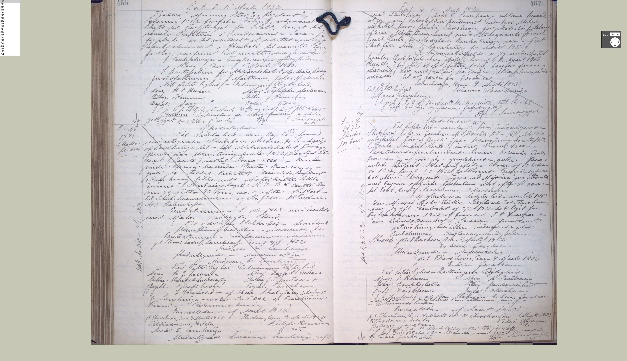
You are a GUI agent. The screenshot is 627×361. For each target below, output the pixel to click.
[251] (10, 46)
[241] (10, 18)
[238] (10, 9)
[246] (10, 32)
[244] (10, 26)
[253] (10, 51)
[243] (10, 23)
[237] (10, 7)
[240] (10, 15)
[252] (10, 48)
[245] (10, 29)
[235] (10, 1)
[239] (10, 12)
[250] (10, 43)
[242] (10, 21)
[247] (10, 34)
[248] (10, 37)
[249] (10, 40)
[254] (10, 54)
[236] (10, 4)
